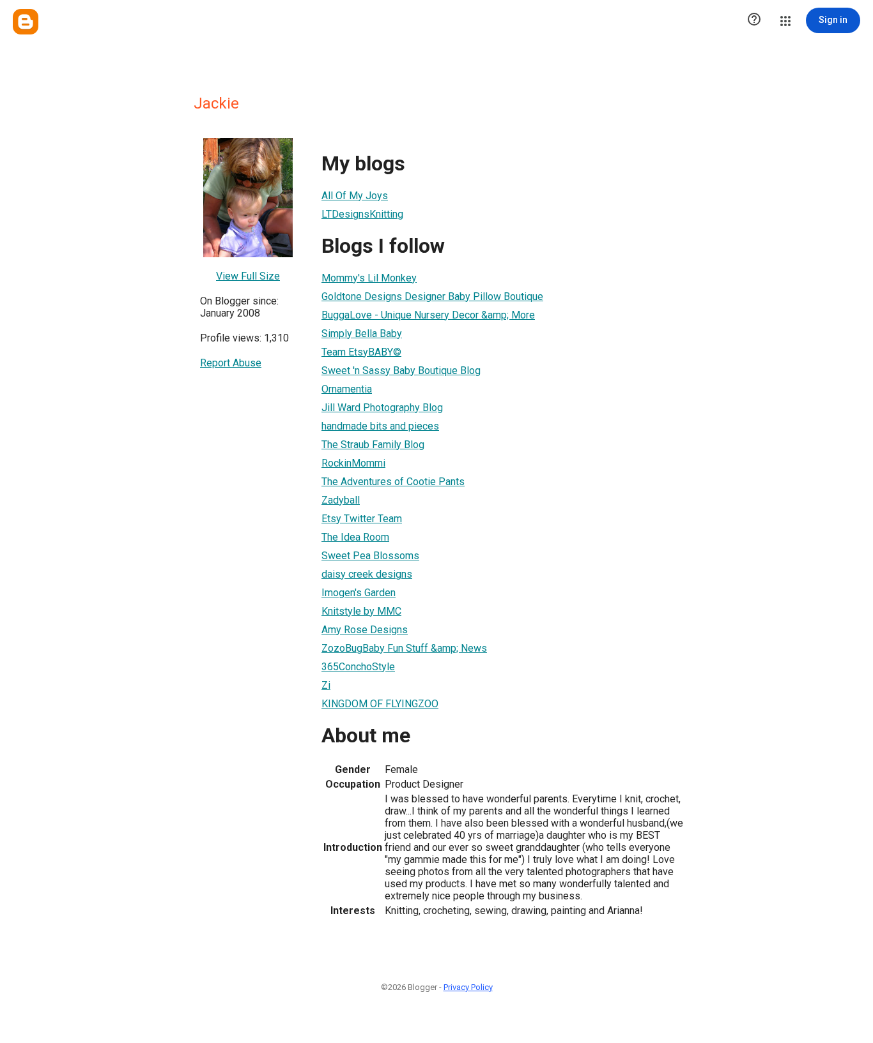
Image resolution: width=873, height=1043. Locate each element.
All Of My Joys (354, 196)
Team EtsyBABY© (361, 352)
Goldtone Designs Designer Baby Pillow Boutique (432, 296)
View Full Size (248, 276)
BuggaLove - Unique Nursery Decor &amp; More (428, 315)
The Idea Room (355, 537)
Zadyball (340, 500)
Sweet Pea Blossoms (370, 556)
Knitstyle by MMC (361, 611)
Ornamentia (346, 389)
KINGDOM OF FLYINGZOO (379, 704)
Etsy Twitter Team (361, 519)
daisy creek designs (366, 574)
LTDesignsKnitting (362, 214)
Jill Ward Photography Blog (382, 407)
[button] (754, 20)
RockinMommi (353, 463)
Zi (325, 685)
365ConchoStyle (358, 667)
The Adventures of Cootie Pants (393, 482)
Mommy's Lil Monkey (369, 278)
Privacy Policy (468, 987)
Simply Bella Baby (361, 333)
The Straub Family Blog (372, 445)
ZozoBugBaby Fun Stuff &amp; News (404, 648)
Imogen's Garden (358, 593)
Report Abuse (230, 363)
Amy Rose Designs (364, 630)
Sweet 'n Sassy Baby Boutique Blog (401, 370)
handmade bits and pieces (380, 426)
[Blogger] (25, 21)
